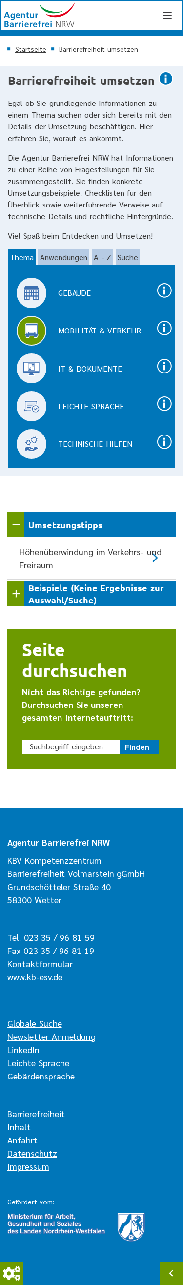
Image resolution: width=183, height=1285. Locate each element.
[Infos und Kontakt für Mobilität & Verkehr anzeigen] (164, 334)
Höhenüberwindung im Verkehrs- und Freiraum (91, 558)
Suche (128, 257)
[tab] (22, 257)
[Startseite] (91, 15)
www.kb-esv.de (34, 976)
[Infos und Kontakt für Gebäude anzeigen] (164, 296)
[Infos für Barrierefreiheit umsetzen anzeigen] (166, 84)
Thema (22, 257)
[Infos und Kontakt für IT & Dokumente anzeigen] (164, 372)
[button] (91, 524)
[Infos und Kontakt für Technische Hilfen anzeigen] (164, 448)
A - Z (102, 257)
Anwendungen (63, 257)
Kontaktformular (40, 963)
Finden (137, 747)
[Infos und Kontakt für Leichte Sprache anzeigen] (164, 409)
